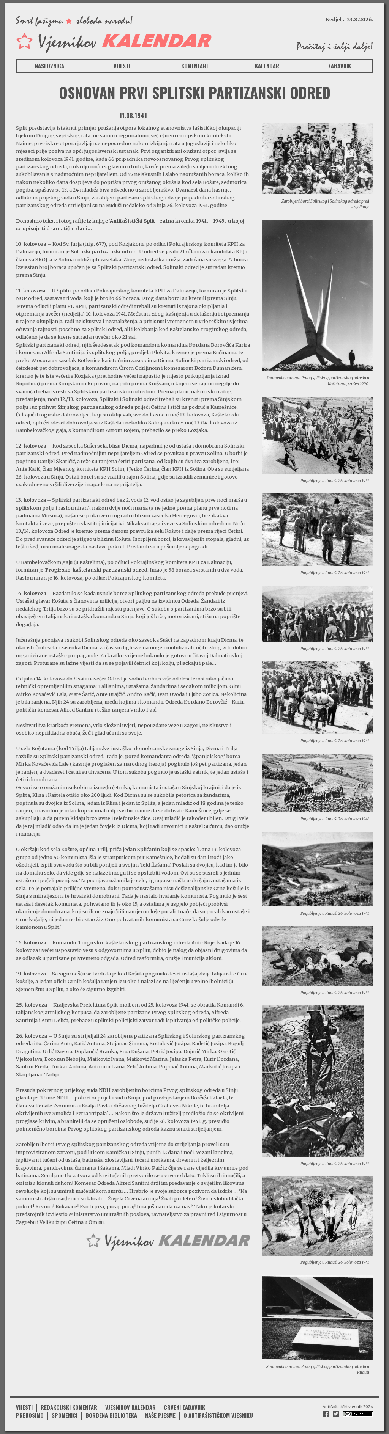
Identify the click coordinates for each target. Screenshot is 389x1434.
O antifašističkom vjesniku (218, 1415)
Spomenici (64, 1415)
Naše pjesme (160, 1415)
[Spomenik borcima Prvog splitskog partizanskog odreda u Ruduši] (317, 1317)
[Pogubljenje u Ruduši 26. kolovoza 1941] (317, 435)
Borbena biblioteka (111, 1415)
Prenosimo (30, 1415)
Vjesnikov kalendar (130, 1407)
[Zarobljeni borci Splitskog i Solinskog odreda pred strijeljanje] (317, 158)
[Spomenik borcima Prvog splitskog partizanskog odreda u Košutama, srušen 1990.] (317, 295)
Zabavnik (339, 66)
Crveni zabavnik (184, 1407)
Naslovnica (49, 66)
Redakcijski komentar (69, 1407)
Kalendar (267, 66)
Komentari (194, 66)
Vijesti (122, 66)
